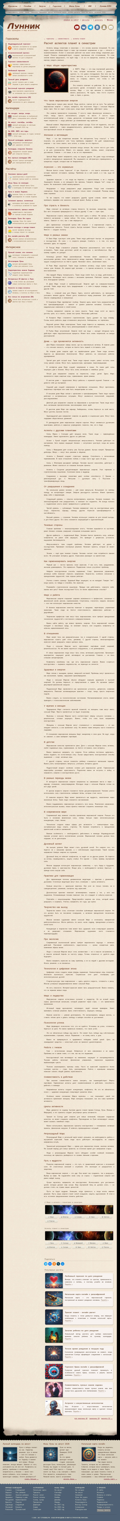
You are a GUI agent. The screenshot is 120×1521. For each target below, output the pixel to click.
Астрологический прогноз (18, 53)
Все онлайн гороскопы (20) (19, 97)
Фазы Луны (74, 6)
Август (42, 6)
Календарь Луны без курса (19, 218)
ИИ (90, 6)
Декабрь (57, 1500)
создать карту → (110, 1479)
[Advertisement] (23, 1369)
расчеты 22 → (106, 1418)
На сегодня (12, 113)
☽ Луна (51, 1243)
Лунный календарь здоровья (20, 140)
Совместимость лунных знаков (21, 210)
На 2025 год (59, 1509)
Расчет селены (39, 1497)
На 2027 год (59, 1505)
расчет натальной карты (57, 12)
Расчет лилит (38, 1495)
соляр (21, 12)
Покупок (19, 1502)
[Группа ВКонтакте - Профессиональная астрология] (83, 27)
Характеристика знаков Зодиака (21, 270)
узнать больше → (32, 1479)
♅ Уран (92, 1217)
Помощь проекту (103, 1510)
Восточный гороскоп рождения (21, 88)
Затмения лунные (15, 201)
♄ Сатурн (78, 1217)
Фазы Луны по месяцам (18, 183)
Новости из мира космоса (19, 288)
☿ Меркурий (78, 1243)
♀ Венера (91, 1243)
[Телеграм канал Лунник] (90, 27)
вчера (27, 113)
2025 (17, 131)
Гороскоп (57, 6)
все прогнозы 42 (81, 1418)
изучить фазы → (70, 1479)
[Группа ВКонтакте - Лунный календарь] (97, 27)
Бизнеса (19, 1507)
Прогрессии (37, 1502)
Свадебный (20, 1505)
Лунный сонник (14, 252)
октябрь (29, 122)
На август (12, 122)
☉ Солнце (64, 1243)
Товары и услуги (103, 1507)
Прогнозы (12, 6)
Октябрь (57, 1495)
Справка (100, 1497)
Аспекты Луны (80, 1500)
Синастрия (37, 1509)
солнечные (28, 201)
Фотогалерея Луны (16, 261)
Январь (57, 1502)
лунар (27, 12)
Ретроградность (81, 1502)
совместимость (12, 12)
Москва (110, 20)
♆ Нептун (105, 1217)
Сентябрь (58, 1492)
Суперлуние (79, 1507)
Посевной (9, 1507)
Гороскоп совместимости (18, 62)
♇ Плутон (51, 1221)
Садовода (9, 1505)
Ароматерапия (21, 1500)
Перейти (68, 1284)
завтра (21, 113)
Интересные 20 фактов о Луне (21, 279)
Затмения (78, 1495)
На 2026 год (59, 1507)
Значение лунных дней (17, 174)
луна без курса (87, 12)
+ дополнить (98, 20)
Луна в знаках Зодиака (17, 192)
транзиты (34, 12)
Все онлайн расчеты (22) (18, 236)
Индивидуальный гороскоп (19, 44)
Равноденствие (81, 1509)
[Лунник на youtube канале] (77, 27)
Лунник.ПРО (105, 6)
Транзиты (36, 1492)
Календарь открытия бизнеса (20, 149)
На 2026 (11, 131)
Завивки (8, 1495)
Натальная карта (39, 1490)
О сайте (100, 1490)
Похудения (9, 1500)
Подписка (100, 1500)
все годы (24, 131)
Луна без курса (81, 1497)
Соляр (35, 1500)
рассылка (85, 20)
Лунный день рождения (18, 79)
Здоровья (9, 1497)
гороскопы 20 (94, 1418)
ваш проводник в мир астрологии (22, 30)
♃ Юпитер (64, 1217)
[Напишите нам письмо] (111, 27)
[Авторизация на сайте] (104, 27)
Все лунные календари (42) (19, 158)
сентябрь (21, 122)
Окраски (8, 1492)
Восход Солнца (81, 1505)
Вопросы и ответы (104, 1495)
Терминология (102, 1502)
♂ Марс (51, 1217)
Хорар (35, 1507)
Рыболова (9, 1509)
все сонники (27, 252)
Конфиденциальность (105, 1505)
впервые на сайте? (71, 20)
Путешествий (20, 1509)
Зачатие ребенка (22, 1495)
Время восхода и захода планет (21, 227)
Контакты (100, 1492)
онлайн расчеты (74, 12)
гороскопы (43, 12)
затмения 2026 (99, 12)
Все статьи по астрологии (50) (21, 297)
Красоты (8, 1502)
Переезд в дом (21, 1497)
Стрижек (8, 1490)
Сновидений (20, 1490)
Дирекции (36, 1505)
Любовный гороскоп (16, 71)
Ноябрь (57, 1497)
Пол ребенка (20, 1492)
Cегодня (27, 6)
